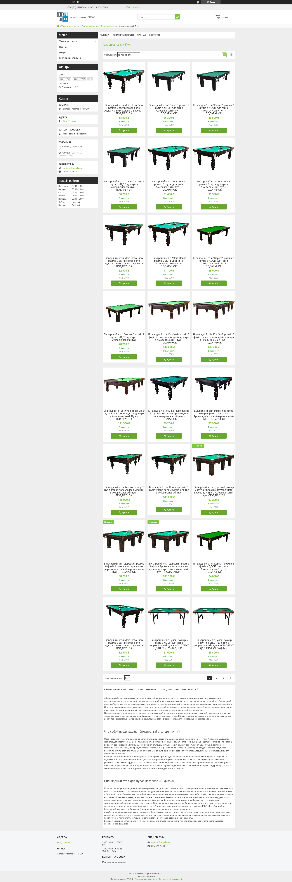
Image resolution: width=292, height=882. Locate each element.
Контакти (154, 35)
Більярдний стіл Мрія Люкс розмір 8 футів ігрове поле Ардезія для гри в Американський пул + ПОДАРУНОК (168, 415)
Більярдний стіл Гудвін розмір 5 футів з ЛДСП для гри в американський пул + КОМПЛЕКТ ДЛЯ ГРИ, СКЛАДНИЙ (169, 644)
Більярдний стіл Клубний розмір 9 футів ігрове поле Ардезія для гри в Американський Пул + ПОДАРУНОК (123, 415)
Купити (125, 130)
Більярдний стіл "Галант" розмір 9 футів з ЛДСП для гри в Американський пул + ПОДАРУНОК (124, 185)
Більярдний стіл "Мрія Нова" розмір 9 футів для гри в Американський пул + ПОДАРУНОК (169, 262)
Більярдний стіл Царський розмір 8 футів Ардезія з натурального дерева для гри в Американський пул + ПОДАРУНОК (124, 567)
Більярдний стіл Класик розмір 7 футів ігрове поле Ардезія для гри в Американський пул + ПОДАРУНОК (124, 491)
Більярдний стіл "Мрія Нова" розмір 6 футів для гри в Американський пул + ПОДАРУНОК (169, 185)
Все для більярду (90, 26)
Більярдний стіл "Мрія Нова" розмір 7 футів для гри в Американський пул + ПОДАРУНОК (214, 185)
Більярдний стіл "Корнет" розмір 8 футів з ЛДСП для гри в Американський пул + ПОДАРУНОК (213, 262)
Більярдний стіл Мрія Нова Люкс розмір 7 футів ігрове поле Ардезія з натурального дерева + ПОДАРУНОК (124, 109)
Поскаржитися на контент (146, 879)
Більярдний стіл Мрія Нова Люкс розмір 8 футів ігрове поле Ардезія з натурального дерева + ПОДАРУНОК (124, 262)
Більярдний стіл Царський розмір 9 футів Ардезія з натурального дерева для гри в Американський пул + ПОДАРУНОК (169, 567)
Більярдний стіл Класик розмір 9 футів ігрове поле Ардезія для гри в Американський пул (169, 490)
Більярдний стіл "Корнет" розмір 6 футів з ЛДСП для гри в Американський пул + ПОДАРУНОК (213, 567)
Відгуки (62, 52)
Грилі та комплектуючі (70, 58)
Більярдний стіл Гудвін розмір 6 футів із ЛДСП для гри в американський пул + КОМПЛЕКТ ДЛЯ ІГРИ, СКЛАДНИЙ (214, 644)
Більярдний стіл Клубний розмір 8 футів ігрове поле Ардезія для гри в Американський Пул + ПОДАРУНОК (213, 338)
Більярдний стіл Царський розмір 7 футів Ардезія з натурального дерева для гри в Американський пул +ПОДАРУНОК (214, 491)
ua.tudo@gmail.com (72, 168)
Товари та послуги (70, 26)
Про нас (141, 35)
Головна (104, 35)
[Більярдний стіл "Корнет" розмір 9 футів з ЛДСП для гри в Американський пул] (124, 310)
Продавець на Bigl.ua (146, 876)
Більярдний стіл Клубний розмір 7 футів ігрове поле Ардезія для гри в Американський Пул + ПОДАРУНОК (168, 338)
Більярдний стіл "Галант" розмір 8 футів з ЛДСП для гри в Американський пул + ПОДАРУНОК (213, 109)
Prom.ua (160, 874)
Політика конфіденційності (170, 879)
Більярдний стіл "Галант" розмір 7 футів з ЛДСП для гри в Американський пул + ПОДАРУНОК (168, 109)
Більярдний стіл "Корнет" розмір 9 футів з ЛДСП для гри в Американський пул (124, 337)
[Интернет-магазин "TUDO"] (62, 17)
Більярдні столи (109, 26)
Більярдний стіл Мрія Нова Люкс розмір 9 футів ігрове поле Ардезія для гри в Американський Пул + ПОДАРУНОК (214, 415)
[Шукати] (177, 16)
